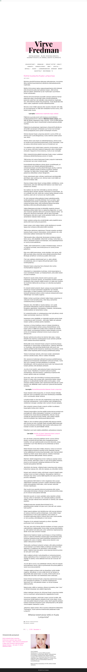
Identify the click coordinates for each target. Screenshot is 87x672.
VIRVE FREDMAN (46, 71)
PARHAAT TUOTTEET (51, 64)
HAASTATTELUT (38, 71)
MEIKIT (49, 66)
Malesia (27, 623)
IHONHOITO (30, 66)
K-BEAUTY (59, 64)
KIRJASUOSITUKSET (30, 64)
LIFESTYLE (55, 66)
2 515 (30, 629)
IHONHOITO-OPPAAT (40, 66)
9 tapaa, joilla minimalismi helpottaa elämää (13, 643)
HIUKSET (34, 68)
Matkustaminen (34, 621)
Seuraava (37, 629)
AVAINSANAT (54, 68)
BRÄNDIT (60, 68)
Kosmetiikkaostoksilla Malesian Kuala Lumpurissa (47, 389)
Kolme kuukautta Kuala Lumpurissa (39, 76)
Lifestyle (27, 621)
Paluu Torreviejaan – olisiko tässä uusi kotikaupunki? (15, 641)
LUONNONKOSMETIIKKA (44, 68)
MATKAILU (27, 68)
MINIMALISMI (40, 64)
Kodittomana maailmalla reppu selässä (46, 113)
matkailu (32, 623)
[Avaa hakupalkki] (52, 71)
